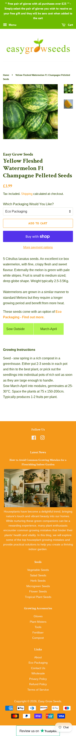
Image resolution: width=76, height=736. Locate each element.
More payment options (38, 247)
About (38, 657)
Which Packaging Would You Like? (28, 204)
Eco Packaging (38, 662)
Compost (38, 637)
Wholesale (38, 673)
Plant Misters (38, 621)
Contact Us (38, 668)
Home (6, 74)
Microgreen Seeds (38, 586)
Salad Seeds (38, 575)
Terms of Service (38, 689)
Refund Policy (38, 684)
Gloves (38, 616)
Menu (12, 25)
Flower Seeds (38, 591)
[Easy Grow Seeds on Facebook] (33, 438)
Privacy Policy (38, 678)
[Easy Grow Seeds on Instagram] (42, 438)
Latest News (38, 452)
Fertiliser (38, 632)
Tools (38, 627)
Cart (70, 25)
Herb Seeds (38, 580)
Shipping (26, 193)
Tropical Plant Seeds (38, 597)
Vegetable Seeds (38, 569)
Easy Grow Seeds (49, 701)
